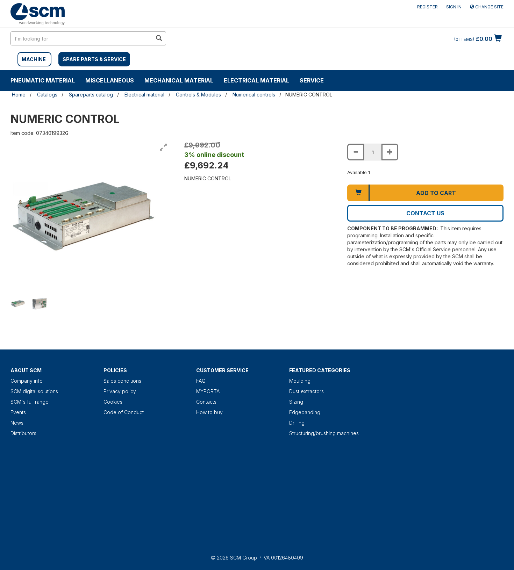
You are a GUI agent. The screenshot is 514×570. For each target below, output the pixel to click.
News (16, 423)
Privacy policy (119, 391)
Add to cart (436, 192)
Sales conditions (122, 381)
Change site (489, 6)
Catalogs (47, 95)
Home (19, 95)
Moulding (299, 381)
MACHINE (34, 59)
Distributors (23, 433)
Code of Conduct (123, 412)
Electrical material (256, 80)
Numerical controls (254, 95)
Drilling (297, 423)
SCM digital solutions (34, 391)
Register (427, 6)
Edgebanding (304, 412)
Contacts (206, 402)
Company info (26, 381)
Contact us (425, 213)
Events (18, 412)
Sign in (454, 6)
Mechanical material (178, 80)
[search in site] (159, 38)
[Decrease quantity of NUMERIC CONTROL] (355, 152)
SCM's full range (29, 402)
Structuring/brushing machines (324, 433)
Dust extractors (306, 391)
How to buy (209, 412)
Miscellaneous (109, 80)
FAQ (201, 381)
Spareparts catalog (91, 95)
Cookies (112, 402)
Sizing (296, 402)
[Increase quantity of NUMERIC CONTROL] (389, 152)
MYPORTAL (209, 391)
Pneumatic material (42, 80)
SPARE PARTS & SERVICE (94, 59)
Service (312, 80)
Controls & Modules (198, 95)
